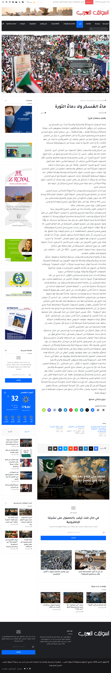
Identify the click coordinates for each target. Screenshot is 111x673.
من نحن (19, 669)
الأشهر (27, 432)
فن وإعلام (43, 24)
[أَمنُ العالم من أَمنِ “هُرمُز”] (96, 597)
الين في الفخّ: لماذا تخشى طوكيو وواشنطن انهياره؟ (69, 2)
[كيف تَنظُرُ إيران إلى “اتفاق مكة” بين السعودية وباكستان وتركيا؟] (11, 534)
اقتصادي (101, 469)
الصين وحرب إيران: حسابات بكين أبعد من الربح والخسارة (12, 442)
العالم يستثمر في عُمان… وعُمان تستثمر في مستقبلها (87, 479)
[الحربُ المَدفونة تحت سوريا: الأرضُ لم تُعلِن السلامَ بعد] (25, 512)
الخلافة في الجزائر (76, 427)
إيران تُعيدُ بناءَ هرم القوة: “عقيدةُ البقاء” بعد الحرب (11, 520)
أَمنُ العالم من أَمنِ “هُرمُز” (97, 605)
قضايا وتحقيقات (69, 24)
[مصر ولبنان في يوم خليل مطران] (26, 453)
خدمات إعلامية (11, 24)
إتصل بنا (4, 669)
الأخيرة (10, 432)
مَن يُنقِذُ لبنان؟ (56, 427)
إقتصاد (88, 24)
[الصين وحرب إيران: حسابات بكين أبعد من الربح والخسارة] (26, 443)
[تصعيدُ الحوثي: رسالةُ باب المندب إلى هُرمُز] (50, 597)
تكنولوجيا (32, 24)
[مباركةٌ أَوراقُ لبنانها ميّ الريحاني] (26, 488)
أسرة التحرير (12, 669)
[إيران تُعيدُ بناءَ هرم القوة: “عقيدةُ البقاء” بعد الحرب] (11, 512)
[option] (73, 478)
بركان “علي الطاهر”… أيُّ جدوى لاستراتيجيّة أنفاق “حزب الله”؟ (75, 607)
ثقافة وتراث (55, 24)
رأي (80, 24)
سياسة (97, 24)
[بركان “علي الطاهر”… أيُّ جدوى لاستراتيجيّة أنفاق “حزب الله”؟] (73, 597)
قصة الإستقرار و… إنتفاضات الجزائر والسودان (98, 429)
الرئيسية (106, 24)
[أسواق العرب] (92, 12)
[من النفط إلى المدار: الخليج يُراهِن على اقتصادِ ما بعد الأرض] (26, 475)
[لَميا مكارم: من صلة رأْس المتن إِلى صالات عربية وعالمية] (26, 463)
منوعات (22, 24)
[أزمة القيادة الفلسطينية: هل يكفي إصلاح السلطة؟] (25, 534)
